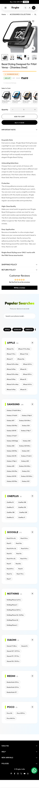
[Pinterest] (11, 773)
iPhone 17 (10, 359)
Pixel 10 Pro (24, 548)
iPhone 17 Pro (11, 354)
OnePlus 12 (10, 517)
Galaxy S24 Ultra (24, 466)
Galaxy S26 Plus (12, 425)
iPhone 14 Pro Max (12, 384)
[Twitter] (21, 773)
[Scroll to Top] (35, 777)
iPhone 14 (23, 389)
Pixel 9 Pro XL (11, 558)
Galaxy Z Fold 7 (12, 436)
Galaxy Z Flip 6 (11, 461)
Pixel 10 (9, 553)
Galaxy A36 (26, 441)
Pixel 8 (20, 568)
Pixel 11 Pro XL (11, 538)
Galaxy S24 (26, 471)
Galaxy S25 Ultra (24, 446)
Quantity (5, 110)
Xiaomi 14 (24, 646)
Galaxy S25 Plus (12, 451)
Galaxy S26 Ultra (24, 420)
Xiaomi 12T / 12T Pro (13, 651)
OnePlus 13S (22, 507)
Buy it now (19, 123)
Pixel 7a (9, 574)
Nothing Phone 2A (12, 620)
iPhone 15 (23, 379)
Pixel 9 (9, 563)
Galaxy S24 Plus (12, 471)
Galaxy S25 (25, 451)
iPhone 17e (10, 349)
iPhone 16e (20, 359)
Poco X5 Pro (21, 713)
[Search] (25, 7)
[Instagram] (18, 773)
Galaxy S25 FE (11, 430)
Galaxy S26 (26, 425)
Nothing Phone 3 (12, 605)
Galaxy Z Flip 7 (26, 430)
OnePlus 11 (21, 517)
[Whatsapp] (28, 773)
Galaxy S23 (25, 481)
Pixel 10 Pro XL (11, 548)
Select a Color (6, 88)
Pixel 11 (9, 543)
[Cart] (33, 7)
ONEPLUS (28, 329)
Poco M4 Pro (11, 718)
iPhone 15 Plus (11, 379)
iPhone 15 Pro (27, 374)
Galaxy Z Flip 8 (27, 415)
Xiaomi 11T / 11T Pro (13, 656)
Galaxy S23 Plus (12, 481)
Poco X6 (9, 713)
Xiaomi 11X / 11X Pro (13, 661)
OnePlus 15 (10, 502)
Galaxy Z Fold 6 (26, 456)
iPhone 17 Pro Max (24, 349)
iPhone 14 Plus (11, 389)
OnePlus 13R (10, 512)
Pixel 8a (18, 563)
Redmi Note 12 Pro (13, 687)
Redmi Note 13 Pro (13, 682)
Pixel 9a (18, 553)
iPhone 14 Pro (27, 384)
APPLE (7, 329)
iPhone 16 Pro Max (12, 364)
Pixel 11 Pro (24, 538)
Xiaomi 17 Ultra (12, 646)
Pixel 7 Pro (20, 574)
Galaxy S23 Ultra (26, 476)
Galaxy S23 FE (11, 476)
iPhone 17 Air (24, 354)
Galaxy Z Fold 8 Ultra (14, 410)
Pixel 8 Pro (10, 568)
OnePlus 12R (23, 512)
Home (4, 14)
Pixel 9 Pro (23, 558)
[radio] (6, 97)
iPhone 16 (23, 369)
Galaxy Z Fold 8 (12, 415)
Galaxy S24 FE (11, 456)
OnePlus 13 (10, 507)
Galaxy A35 (10, 466)
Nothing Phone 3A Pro (14, 610)
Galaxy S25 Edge (12, 441)
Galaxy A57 (10, 420)
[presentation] (36, 97)
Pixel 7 (9, 579)
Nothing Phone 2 (12, 625)
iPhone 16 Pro (27, 364)
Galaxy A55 (25, 461)
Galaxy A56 (10, 446)
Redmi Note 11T (12, 692)
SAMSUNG (17, 329)
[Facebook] (14, 773)
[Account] (29, 7)
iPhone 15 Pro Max (12, 374)
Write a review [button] (19, 288)
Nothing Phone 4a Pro (14, 600)
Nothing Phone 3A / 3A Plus (15, 615)
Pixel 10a (19, 543)
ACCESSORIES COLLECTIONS (20, 14)
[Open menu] (5, 8)
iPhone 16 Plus (11, 369)
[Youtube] (24, 773)
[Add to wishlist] (33, 21)
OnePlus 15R (22, 502)
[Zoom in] (33, 48)
